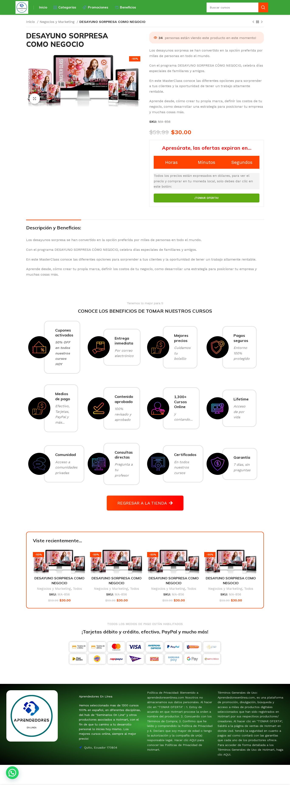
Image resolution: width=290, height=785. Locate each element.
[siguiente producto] (262, 22)
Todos (77, 589)
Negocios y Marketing (58, 22)
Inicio (31, 22)
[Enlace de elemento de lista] (180, 721)
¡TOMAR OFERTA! (206, 197)
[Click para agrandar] (34, 98)
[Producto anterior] (253, 22)
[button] (12, 772)
